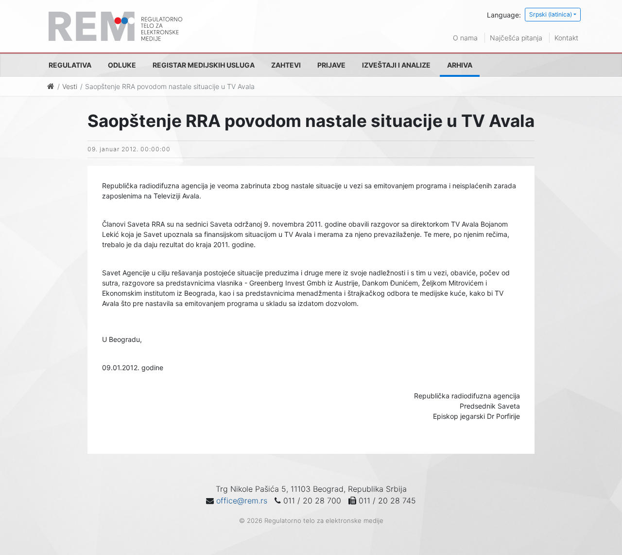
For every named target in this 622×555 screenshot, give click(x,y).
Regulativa (70, 65)
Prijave (331, 65)
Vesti (69, 86)
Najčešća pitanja (516, 38)
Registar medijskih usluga (204, 65)
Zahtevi (286, 65)
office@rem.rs (241, 500)
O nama (465, 38)
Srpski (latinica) (550, 14)
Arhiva (459, 65)
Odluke (122, 65)
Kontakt (566, 38)
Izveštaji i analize (396, 65)
